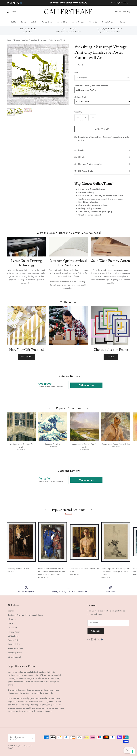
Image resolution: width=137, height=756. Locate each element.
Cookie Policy (14, 642)
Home (9, 42)
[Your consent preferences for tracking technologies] (132, 751)
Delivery (123, 24)
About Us (93, 24)
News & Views (108, 24)
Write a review (86, 387)
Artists (34, 24)
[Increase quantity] (93, 120)
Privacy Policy (14, 633)
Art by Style (62, 24)
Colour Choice (81, 99)
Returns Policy (14, 646)
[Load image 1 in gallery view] (37, 77)
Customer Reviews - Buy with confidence (25, 617)
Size (76, 74)
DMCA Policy (13, 638)
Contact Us (12, 629)
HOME (13, 24)
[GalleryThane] (68, 14)
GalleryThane (18, 748)
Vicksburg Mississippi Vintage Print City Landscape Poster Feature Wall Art (39, 42)
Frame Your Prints (15, 650)
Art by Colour (78, 24)
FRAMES (110, 359)
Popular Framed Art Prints (68, 512)
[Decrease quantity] (77, 120)
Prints (23, 24)
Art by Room (47, 24)
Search (11, 613)
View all (68, 516)
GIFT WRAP (26, 359)
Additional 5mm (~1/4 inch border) (91, 87)
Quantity (78, 114)
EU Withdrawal (14, 659)
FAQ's (10, 625)
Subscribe (95, 633)
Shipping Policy (15, 655)
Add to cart (102, 131)
